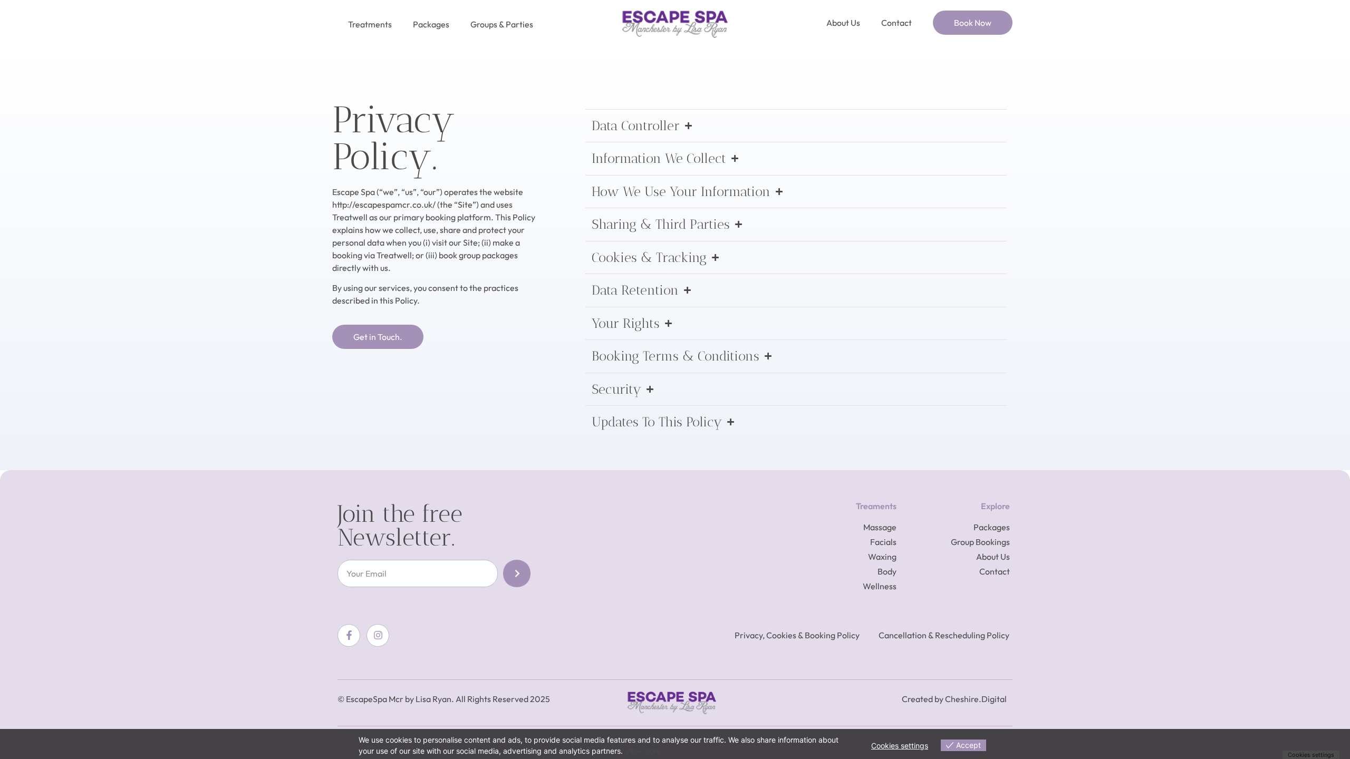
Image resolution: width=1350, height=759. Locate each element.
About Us (843, 22)
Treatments (370, 24)
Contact (896, 22)
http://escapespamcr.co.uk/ (384, 204)
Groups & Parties (501, 24)
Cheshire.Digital (976, 699)
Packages (431, 24)
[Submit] (517, 573)
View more (643, 750)
